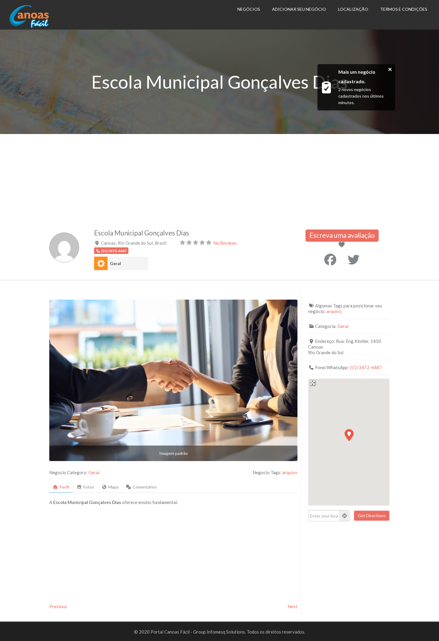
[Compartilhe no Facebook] (330, 259)
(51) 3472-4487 (366, 367)
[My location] (344, 515)
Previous (58, 606)
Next (292, 606)
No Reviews (225, 243)
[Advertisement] (219, 179)
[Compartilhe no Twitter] (353, 259)
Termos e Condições (403, 9)
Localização (353, 9)
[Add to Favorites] (343, 245)
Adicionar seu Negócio (299, 9)
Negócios (248, 9)
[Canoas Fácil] (38, 26)
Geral (115, 263)
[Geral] (101, 263)
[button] (348, 434)
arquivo (289, 472)
